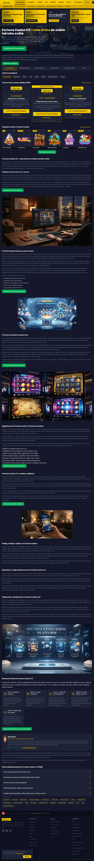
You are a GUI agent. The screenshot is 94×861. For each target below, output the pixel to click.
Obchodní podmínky (77, 842)
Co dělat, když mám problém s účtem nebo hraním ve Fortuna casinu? (24, 793)
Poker (40, 2)
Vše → (84, 68)
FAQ (83, 802)
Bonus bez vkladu (20, 6)
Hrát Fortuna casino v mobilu (13, 504)
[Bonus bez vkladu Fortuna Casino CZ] (16, 102)
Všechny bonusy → (87, 82)
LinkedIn (22, 760)
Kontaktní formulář (77, 836)
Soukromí (80, 859)
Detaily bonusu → (16, 114)
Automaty (31, 2)
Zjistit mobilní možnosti (77, 111)
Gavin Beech (12, 736)
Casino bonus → (47, 117)
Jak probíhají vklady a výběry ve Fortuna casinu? (18, 788)
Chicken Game (69, 68)
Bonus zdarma (25, 68)
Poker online (23, 799)
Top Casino (78, 2)
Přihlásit (87, 2)
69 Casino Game (18, 802)
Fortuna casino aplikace (9, 488)
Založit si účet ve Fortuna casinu (14, 466)
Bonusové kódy (51, 6)
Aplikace (60, 6)
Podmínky (74, 859)
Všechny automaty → (86, 127)
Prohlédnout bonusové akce (47, 114)
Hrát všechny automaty (47, 152)
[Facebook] (3, 830)
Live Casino (20, 2)
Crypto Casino (7, 802)
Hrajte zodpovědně (35, 813)
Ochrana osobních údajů (78, 848)
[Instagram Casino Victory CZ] (10, 830)
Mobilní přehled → (77, 114)
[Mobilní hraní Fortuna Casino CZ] (77, 102)
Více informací (19, 853)
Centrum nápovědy (8, 806)
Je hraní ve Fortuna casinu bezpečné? (15, 782)
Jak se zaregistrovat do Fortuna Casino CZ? (16, 772)
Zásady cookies (76, 851)
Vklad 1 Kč (53, 802)
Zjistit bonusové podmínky (16, 111)
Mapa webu (75, 854)
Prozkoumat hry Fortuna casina (14, 365)
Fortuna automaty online (53, 349)
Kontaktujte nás (76, 830)
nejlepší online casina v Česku (64, 445)
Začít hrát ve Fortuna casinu (14, 48)
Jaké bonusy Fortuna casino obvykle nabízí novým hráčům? (21, 777)
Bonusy (53, 2)
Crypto (63, 76)
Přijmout (27, 856)
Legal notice (75, 845)
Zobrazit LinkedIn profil (15, 747)
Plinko (43, 76)
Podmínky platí (52, 120)
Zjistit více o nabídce (10, 63)
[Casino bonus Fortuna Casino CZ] (47, 103)
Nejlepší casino (43, 802)
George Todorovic (76, 827)
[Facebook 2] (6, 830)
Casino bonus (31, 6)
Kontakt (67, 6)
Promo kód (41, 6)
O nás (77, 802)
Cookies (84, 859)
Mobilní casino (62, 802)
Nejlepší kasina (7, 6)
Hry (46, 2)
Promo (61, 2)
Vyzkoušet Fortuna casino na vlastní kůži (17, 729)
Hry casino (34, 802)
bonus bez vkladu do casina (26, 258)
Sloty (69, 2)
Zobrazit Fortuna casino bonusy (14, 291)
